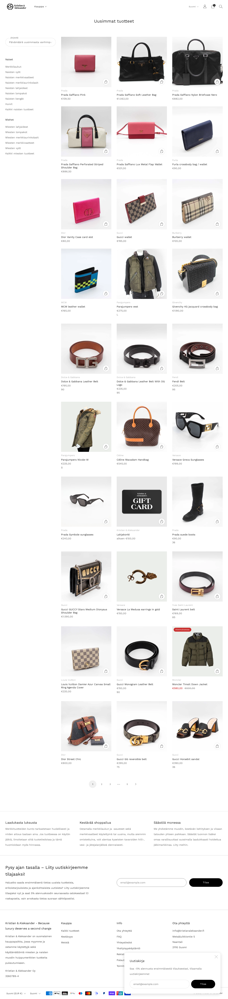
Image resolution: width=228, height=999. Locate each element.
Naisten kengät (14, 98)
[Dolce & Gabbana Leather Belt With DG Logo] (142, 349)
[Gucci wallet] (142, 204)
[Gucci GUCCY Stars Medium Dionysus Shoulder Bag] (86, 576)
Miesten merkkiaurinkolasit (22, 137)
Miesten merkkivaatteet (19, 142)
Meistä (65, 942)
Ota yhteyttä (124, 930)
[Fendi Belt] (197, 349)
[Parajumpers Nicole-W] (86, 427)
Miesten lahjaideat (16, 126)
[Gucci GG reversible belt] (142, 726)
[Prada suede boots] (197, 502)
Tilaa (203, 984)
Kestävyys (67, 936)
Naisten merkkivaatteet (19, 77)
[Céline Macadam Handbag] (142, 427)
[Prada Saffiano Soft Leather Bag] (142, 62)
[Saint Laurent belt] (197, 576)
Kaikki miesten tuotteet (19, 153)
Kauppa (39, 6)
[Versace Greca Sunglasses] (197, 427)
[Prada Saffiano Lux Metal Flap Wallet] (142, 131)
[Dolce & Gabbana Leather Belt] (86, 349)
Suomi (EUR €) (14, 993)
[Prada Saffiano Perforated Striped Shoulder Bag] (86, 131)
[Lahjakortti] (142, 502)
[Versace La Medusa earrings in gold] (142, 576)
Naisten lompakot (16, 93)
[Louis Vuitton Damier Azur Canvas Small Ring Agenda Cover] (86, 651)
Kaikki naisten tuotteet (19, 109)
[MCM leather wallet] (86, 274)
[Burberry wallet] (197, 204)
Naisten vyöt (12, 72)
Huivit (8, 104)
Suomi (192, 7)
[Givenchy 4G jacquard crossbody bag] (197, 274)
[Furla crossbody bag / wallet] (197, 131)
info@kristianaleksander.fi (188, 930)
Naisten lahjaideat (16, 88)
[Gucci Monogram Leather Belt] (142, 651)
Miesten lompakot (16, 132)
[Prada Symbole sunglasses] (86, 502)
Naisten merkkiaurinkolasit (21, 82)
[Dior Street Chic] (86, 726)
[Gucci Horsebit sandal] (197, 726)
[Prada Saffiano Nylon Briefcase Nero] (197, 62)
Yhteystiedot (124, 942)
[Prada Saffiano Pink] (86, 62)
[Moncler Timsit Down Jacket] (197, 651)
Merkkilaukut (13, 66)
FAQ (119, 936)
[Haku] (221, 6)
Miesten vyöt (13, 148)
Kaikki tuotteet (70, 930)
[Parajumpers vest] (142, 274)
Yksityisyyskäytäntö (128, 948)
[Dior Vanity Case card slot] (86, 204)
